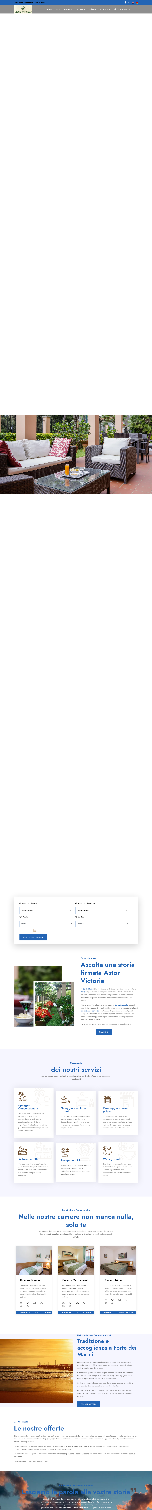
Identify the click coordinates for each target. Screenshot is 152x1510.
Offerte (92, 9)
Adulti (25, 917)
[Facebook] (125, 2)
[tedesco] (137, 2)
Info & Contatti (121, 9)
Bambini (80, 917)
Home (50, 9)
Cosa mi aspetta (88, 1404)
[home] (23, 9)
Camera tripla (113, 1280)
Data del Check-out (86, 903)
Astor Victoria (63, 9)
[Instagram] (129, 2)
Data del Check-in (29, 903)
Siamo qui (103, 1032)
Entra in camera (43, 1312)
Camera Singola (30, 1280)
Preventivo (24, 1312)
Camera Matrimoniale (75, 1280)
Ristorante (105, 9)
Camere (80, 9)
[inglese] (133, 2)
